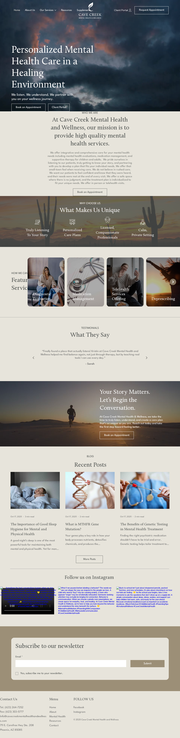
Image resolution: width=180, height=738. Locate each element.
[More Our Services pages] (55, 10)
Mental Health (57, 716)
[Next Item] (173, 282)
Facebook (78, 707)
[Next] (146, 358)
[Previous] (33, 358)
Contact (54, 725)
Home (52, 707)
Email (19, 657)
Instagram (79, 712)
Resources (55, 721)
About (52, 712)
